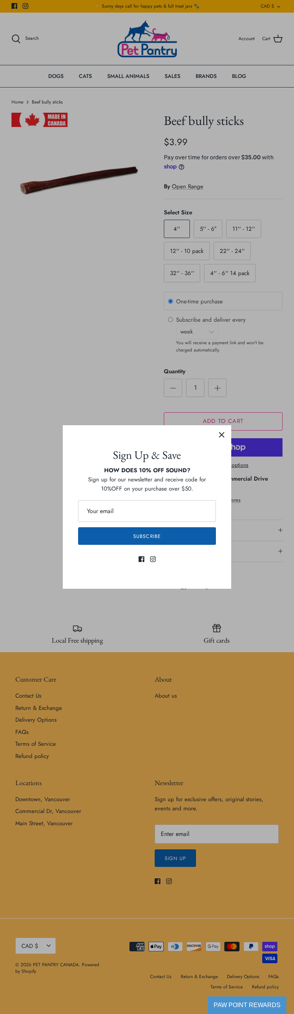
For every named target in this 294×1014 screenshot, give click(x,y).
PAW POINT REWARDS (247, 1005)
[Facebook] (141, 559)
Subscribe (146, 536)
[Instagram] (153, 559)
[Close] (221, 434)
